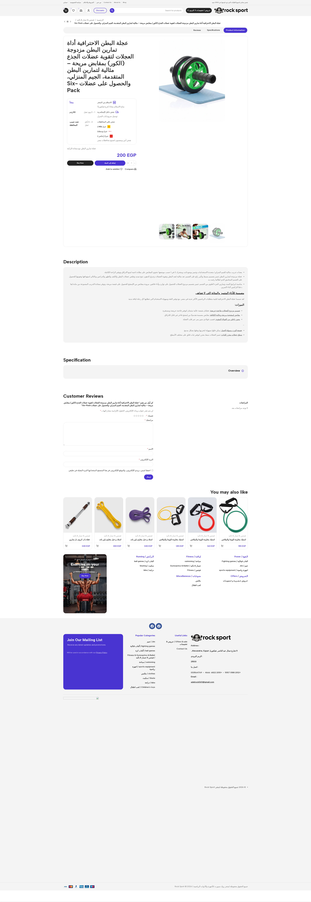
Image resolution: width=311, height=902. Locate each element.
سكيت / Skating (147, 566)
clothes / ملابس (148, 673)
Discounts (100, 10)
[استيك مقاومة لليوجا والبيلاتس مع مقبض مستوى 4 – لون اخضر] (233, 515)
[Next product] (64, 21)
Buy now (80, 163)
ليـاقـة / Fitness (193, 556)
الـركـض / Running (145, 556)
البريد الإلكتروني (146, 459)
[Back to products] (67, 21)
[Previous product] (70, 21)
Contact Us (182, 649)
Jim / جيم (151, 641)
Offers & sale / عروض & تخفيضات (176, 642)
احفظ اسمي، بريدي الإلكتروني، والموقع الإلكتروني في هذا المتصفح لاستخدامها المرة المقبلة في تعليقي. (109, 470)
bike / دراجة (150, 682)
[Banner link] (85, 583)
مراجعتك (149, 420)
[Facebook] (159, 626)
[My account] (88, 10)
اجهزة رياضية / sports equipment (233, 570)
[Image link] (211, 637)
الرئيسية (100, 20)
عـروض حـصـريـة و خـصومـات (235, 581)
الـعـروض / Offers (239, 576)
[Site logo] (231, 10)
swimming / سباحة (147, 662)
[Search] (112, 10)
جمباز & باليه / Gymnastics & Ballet (185, 566)
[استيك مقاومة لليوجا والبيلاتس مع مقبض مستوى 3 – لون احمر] (202, 515)
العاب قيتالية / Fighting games (235, 561)
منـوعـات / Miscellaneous (188, 576)
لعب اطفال (196, 585)
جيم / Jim (244, 566)
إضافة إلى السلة (109, 163)
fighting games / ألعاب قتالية (142, 646)
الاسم (150, 449)
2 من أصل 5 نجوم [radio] (141, 416)
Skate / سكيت (149, 678)
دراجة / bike (149, 570)
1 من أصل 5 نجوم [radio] (143, 416)
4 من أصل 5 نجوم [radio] (137, 416)
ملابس (198, 581)
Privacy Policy (101, 653)
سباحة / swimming (193, 561)
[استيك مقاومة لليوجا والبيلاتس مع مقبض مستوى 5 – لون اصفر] (171, 515)
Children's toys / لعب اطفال (142, 687)
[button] (222, 233)
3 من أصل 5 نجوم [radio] (139, 416)
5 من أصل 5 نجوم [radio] (134, 416)
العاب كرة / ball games (144, 561)
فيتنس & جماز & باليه (85, 20)
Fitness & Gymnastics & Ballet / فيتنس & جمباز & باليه (141, 656)
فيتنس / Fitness (194, 570)
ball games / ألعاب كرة (145, 651)
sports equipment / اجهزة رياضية (143, 667)
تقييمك (149, 416)
